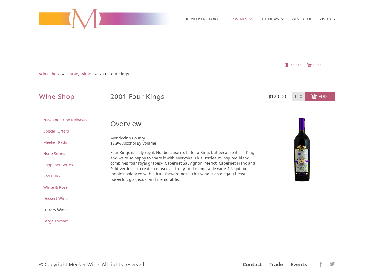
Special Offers (56, 131)
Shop (317, 65)
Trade (276, 264)
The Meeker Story (200, 19)
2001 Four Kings (114, 74)
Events (298, 264)
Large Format (55, 221)
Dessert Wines (56, 198)
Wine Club (302, 19)
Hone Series (54, 153)
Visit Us (327, 19)
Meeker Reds (55, 142)
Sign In (296, 65)
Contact (252, 264)
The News (269, 19)
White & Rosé (55, 187)
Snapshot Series (58, 164)
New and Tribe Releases (65, 119)
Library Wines (79, 74)
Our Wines (236, 19)
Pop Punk (51, 176)
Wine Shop (49, 74)
